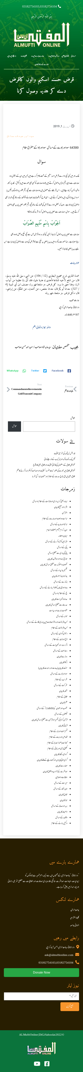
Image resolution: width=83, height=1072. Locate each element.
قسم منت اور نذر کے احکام (58, 731)
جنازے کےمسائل (60, 582)
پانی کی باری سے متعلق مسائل (57, 553)
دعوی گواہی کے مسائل (59, 634)
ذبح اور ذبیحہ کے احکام (59, 639)
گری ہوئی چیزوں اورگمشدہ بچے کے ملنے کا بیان (52, 760)
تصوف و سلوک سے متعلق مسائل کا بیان (53, 565)
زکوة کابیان (63, 662)
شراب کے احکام (61, 679)
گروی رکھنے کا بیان (60, 754)
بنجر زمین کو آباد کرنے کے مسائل (56, 542)
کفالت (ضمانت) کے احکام (57, 743)
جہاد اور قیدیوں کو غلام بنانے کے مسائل (53, 588)
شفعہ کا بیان (63, 691)
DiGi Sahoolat (47, 1035)
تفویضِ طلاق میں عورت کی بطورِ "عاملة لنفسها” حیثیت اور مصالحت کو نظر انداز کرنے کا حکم (45, 471)
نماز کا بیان (63, 800)
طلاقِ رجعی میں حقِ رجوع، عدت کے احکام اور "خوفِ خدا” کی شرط (53, 476)
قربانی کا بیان (62, 725)
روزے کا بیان (62, 657)
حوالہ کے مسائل (61, 616)
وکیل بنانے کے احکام (59, 823)
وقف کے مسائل (61, 817)
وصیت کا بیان (62, 812)
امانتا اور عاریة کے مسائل (58, 524)
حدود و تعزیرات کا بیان (59, 599)
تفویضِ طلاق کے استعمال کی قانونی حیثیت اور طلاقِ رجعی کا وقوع (54, 465)
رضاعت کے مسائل (60, 651)
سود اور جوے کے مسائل (20, 135)
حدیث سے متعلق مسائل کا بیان (56, 605)
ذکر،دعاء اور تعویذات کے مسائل (56, 645)
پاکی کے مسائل (62, 547)
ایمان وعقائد (62, 536)
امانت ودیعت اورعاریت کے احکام (54, 519)
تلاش (72, 418)
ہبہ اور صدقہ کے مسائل (59, 806)
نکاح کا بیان (63, 794)
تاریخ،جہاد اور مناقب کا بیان (57, 559)
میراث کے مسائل (60, 783)
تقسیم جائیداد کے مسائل (59, 570)
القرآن (64, 513)
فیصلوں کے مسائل (60, 714)
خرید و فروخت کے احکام (59, 628)
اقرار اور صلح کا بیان (60, 507)
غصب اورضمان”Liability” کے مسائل (52, 708)
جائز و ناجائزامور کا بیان (59, 576)
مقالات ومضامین (61, 777)
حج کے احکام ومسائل (60, 593)
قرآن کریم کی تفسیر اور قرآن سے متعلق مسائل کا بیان (49, 720)
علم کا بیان (63, 702)
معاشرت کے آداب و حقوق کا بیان (55, 771)
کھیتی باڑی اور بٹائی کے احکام (57, 748)
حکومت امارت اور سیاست (58, 611)
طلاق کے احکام (62, 697)
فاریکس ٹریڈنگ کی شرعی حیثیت (64, 453)
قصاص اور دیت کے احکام (58, 737)
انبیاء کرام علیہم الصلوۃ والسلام (56, 530)
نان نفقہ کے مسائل (60, 789)
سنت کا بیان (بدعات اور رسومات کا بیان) (52, 668)
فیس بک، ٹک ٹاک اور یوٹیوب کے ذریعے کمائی (59, 459)
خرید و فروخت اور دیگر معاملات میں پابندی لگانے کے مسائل (47, 622)
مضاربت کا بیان (61, 766)
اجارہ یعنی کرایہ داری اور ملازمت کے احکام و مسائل (49, 501)
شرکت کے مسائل (60, 685)
